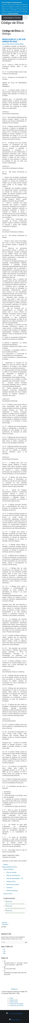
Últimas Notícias (9, 898)
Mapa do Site (14, 1000)
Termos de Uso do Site (16, 1005)
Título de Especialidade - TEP (14, 878)
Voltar (5, 922)
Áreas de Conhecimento (13, 875)
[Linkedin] (4, 953)
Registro (5, 864)
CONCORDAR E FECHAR (12, 18)
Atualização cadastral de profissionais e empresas (15, 912)
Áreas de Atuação (11, 872)
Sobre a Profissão (8, 869)
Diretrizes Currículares (12, 884)
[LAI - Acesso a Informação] (14, 1013)
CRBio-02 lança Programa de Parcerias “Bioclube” (14, 903)
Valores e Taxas (7, 893)
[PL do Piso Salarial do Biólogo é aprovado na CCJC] (9, 906)
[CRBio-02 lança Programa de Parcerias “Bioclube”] (9, 901)
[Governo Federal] (14, 1020)
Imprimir (5, 924)
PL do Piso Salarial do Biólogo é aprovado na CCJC (15, 908)
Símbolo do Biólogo (12, 890)
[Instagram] (4, 951)
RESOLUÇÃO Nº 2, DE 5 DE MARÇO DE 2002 (14, 41)
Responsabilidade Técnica (9, 867)
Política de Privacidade (16, 1003)
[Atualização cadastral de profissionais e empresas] (9, 910)
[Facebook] (4, 949)
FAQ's (11, 998)
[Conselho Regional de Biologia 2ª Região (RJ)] (14, 989)
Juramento (9, 887)
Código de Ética (11, 881)
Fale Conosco (14, 1002)
